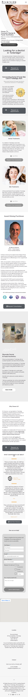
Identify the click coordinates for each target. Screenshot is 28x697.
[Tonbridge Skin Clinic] (9, 2)
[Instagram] (11, 694)
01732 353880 (6, 42)
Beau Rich (16, 478)
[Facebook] (9, 694)
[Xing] (15, 694)
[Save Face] (19, 694)
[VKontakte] (13, 694)
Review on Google (17, 479)
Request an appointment (9, 44)
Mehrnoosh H (14, 517)
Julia (14, 498)
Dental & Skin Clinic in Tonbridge (15, 684)
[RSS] (17, 694)
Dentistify (6, 688)
